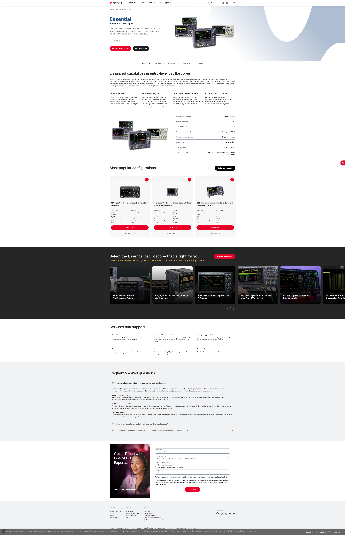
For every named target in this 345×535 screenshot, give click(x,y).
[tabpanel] (172, 283)
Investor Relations (149, 513)
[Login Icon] (223, 3)
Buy (159, 3)
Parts (127, 517)
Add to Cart (130, 227)
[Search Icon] (234, 3)
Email (157, 470)
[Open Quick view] (147, 180)
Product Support (130, 511)
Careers (146, 522)
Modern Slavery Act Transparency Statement (155, 519)
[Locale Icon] (227, 3)
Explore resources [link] (224, 256)
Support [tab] (199, 63)
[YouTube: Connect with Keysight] (230, 513)
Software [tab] (187, 63)
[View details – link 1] (116, 2)
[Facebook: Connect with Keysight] (217, 513)
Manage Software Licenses (133, 513)
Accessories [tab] (173, 63)
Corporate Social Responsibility (152, 517)
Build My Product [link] (141, 48)
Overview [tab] (146, 63)
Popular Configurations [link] (120, 48)
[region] (172, 283)
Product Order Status (131, 515)
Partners (112, 522)
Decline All (323, 532)
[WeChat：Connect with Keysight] (234, 513)
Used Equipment (114, 519)
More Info (337, 532)
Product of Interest (161, 456)
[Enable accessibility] (4, 531)
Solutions (143, 3)
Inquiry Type (159, 449)
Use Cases (112, 513)
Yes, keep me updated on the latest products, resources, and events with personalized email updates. (192, 477)
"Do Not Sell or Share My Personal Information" (239, 531)
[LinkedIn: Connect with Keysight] (221, 513)
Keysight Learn (113, 517)
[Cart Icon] (231, 3)
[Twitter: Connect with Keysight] (225, 513)
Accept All (309, 532)
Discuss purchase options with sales (170, 467)
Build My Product (225, 168)
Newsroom (147, 511)
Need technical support (166, 465)
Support (128, 508)
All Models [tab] (159, 63)
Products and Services (115, 511)
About (146, 508)
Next (233, 308)
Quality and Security (149, 515)
